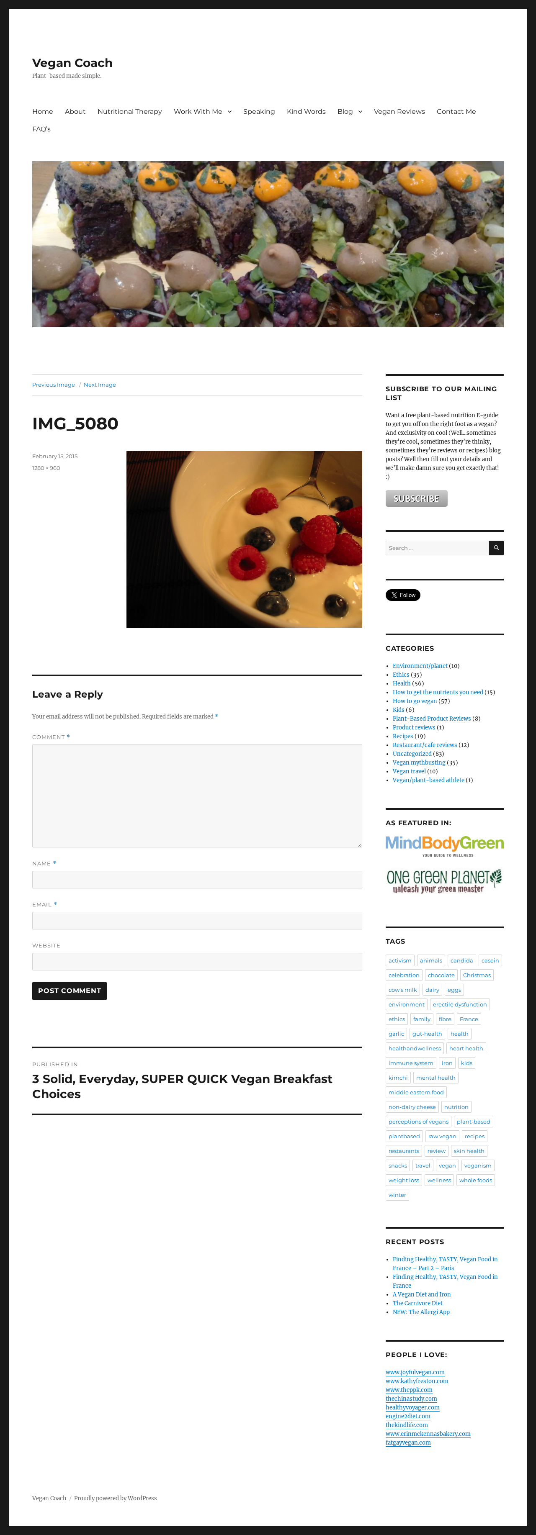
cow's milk (403, 989)
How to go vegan (415, 701)
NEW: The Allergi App (421, 1312)
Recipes (403, 736)
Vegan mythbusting (419, 762)
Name (44, 863)
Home (42, 112)
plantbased (404, 1136)
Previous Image (53, 384)
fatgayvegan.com (408, 1442)
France (469, 1019)
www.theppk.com (409, 1390)
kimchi (398, 1077)
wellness (439, 1180)
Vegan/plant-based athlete (428, 780)
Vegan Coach (72, 63)
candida (462, 960)
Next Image (100, 384)
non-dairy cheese (412, 1107)
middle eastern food (416, 1092)
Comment (51, 737)
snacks (398, 1165)
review (437, 1150)
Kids (399, 710)
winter (397, 1194)
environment (407, 1004)
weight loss (404, 1180)
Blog (345, 112)
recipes (474, 1136)
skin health (469, 1150)
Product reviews (414, 727)
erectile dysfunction (460, 1004)
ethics (397, 1019)
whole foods (475, 1180)
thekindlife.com (407, 1425)
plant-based (473, 1121)
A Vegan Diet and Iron (422, 1294)
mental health (436, 1077)
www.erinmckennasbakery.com (428, 1433)
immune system (411, 1063)
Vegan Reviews (399, 112)
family (421, 1019)
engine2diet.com (408, 1416)
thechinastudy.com (411, 1398)
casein (490, 960)
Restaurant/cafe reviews (425, 745)
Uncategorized (412, 753)
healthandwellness (415, 1048)
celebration (404, 975)
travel (422, 1165)
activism (400, 960)
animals (431, 960)
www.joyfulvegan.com (415, 1372)
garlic (396, 1033)
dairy (432, 989)
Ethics (401, 674)
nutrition (456, 1107)
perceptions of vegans (418, 1121)
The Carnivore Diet (418, 1303)
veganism (478, 1165)
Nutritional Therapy (130, 112)
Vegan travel (409, 771)
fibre (445, 1019)
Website (46, 945)
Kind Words (306, 112)
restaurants (404, 1150)
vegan (447, 1165)
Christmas (477, 975)
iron (447, 1063)
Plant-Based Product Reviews (432, 718)
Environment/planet (420, 666)
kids (466, 1063)
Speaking (259, 112)
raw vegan (442, 1136)
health (460, 1033)
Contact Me (456, 112)
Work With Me (198, 112)
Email (44, 904)
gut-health (427, 1033)
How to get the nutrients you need (438, 692)
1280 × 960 (46, 468)
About (75, 112)
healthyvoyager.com (413, 1407)
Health (402, 683)
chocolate (441, 975)
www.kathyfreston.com (417, 1381)
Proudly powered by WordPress (115, 1498)
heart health (466, 1048)
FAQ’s (41, 129)
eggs (454, 989)
